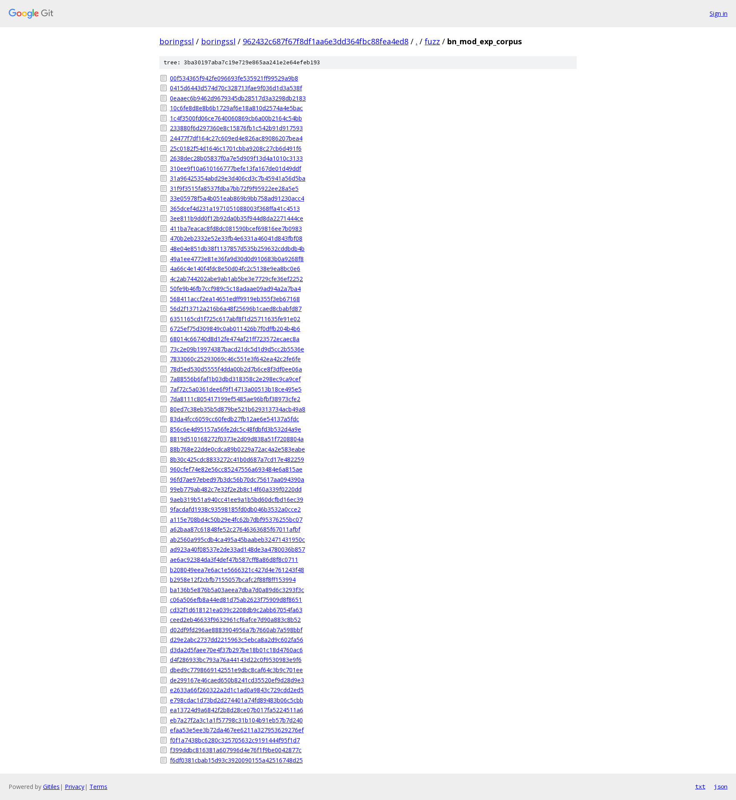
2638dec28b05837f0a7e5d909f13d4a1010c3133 (236, 158)
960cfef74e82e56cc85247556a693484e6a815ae (236, 469)
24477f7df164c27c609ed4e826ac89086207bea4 (236, 138)
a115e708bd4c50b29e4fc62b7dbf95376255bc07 (236, 519)
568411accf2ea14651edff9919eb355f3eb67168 (235, 299)
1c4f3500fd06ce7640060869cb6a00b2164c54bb (236, 118)
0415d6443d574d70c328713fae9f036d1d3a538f (236, 88)
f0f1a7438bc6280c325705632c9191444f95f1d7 (235, 740)
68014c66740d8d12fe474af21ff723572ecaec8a (234, 339)
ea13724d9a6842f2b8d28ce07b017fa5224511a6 (236, 710)
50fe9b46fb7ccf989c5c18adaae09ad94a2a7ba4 (235, 289)
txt (700, 786)
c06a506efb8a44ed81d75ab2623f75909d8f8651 (236, 600)
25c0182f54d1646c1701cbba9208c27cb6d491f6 (236, 148)
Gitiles (51, 787)
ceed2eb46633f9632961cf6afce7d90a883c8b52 (235, 620)
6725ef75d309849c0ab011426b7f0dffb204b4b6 (235, 329)
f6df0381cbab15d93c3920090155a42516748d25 (236, 760)
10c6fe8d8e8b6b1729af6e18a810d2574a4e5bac (236, 108)
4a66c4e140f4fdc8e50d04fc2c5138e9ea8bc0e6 (235, 269)
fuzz (432, 41)
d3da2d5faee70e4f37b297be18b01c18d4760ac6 (236, 650)
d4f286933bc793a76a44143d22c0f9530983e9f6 (236, 660)
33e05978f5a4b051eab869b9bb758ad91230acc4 (237, 198)
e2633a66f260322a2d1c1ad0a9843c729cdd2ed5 (237, 690)
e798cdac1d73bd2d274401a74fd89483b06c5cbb (236, 700)
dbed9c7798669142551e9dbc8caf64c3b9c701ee (236, 670)
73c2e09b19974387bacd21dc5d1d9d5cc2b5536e (237, 349)
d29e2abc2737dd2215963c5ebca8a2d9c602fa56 (236, 640)
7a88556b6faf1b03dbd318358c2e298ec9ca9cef (235, 379)
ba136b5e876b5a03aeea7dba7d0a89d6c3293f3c (237, 590)
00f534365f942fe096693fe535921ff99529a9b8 (234, 78)
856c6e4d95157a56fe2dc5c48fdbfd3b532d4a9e (235, 429)
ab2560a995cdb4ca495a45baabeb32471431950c (237, 539)
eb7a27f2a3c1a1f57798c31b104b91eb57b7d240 (236, 720)
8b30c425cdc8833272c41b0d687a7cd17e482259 (237, 459)
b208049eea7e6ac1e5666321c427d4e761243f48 (237, 570)
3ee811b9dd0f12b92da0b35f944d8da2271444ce (236, 218)
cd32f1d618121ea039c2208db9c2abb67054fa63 (236, 610)
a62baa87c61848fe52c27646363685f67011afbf (235, 529)
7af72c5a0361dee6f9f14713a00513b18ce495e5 (236, 389)
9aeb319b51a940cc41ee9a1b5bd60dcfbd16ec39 (236, 499)
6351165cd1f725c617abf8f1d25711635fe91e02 (235, 319)
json (720, 786)
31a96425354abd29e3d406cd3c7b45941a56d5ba (237, 178)
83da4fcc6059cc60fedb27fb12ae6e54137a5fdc (234, 419)
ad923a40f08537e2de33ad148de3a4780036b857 (237, 549)
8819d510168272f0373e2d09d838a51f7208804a (237, 439)
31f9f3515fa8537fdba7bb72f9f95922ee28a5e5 (234, 188)
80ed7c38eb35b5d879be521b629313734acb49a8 (237, 409)
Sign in (718, 13)
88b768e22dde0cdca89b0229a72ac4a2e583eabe (237, 449)
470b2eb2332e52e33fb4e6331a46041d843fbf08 (236, 238)
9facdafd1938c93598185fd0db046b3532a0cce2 (235, 509)
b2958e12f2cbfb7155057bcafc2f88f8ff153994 (233, 580)
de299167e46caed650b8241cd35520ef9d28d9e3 (237, 680)
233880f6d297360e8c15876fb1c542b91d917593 (236, 128)
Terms (98, 787)
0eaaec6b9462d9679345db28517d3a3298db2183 (238, 98)
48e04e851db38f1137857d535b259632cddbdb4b (237, 249)
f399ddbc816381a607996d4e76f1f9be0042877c (236, 750)
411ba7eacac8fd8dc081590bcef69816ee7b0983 (236, 228)
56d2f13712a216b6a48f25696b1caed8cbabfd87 (236, 309)
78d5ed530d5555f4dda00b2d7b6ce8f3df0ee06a (236, 369)
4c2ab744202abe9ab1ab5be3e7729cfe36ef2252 (236, 279)
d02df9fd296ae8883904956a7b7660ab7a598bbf (236, 630)
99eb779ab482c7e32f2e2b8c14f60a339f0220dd (236, 489)
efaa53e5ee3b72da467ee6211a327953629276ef (237, 730)
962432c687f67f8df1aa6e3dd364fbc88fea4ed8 (325, 41)
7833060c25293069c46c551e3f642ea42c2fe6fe (235, 359)
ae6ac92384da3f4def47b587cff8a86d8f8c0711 (234, 559)
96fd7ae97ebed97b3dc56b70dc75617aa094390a (237, 479)
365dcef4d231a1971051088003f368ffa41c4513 (235, 208)
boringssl (176, 41)
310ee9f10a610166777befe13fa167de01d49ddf (235, 168)
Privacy (74, 787)
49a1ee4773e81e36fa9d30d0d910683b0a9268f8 (237, 259)
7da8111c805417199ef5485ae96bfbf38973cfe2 (235, 399)
